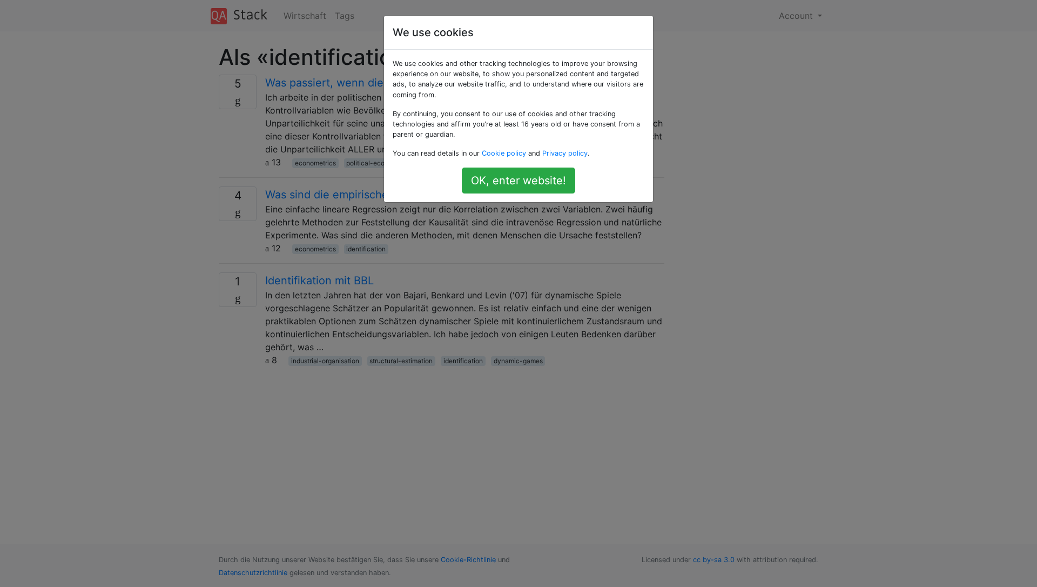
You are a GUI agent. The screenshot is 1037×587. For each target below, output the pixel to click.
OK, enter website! (518, 180)
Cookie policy (504, 153)
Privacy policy (565, 153)
